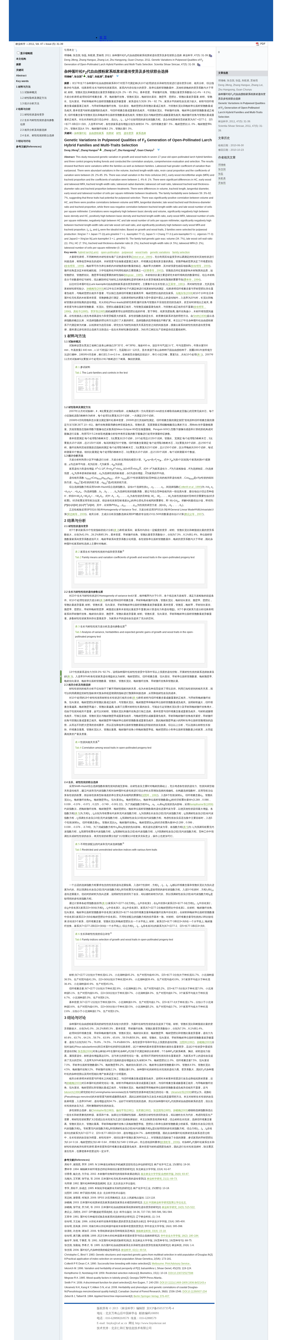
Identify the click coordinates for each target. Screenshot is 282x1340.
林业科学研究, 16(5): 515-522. (178, 1207)
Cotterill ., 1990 (190, 486)
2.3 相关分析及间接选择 (33, 129)
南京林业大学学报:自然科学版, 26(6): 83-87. (165, 1174)
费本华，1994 (192, 279)
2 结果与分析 (23, 109)
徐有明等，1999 (74, 266)
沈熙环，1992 (150, 795)
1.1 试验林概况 (28, 92)
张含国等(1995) (162, 1110)
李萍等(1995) (98, 311)
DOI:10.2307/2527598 (180, 1273)
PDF (262, 43)
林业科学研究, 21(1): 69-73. (162, 1178)
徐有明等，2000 (200, 266)
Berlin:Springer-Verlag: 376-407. (152, 1296)
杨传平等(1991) (125, 1110)
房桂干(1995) (80, 311)
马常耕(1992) (143, 1110)
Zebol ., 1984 (141, 256)
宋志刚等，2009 (77, 514)
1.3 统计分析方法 (29, 103)
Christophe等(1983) (102, 1110)
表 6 (104, 903)
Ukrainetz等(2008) (181, 1092)
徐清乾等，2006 (170, 1142)
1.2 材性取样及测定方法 (33, 97)
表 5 (77, 813)
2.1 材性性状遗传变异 (32, 114)
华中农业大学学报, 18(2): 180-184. (180, 1235)
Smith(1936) (200, 316)
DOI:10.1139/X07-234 (194, 1291)
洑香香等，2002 (153, 270)
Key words (22, 81)
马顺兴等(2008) (184, 293)
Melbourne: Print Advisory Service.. (171, 1263)
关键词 (20, 70)
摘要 (18, 64)
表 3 (102, 600)
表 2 (116, 530)
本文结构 (21, 58)
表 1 (199, 354)
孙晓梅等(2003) (95, 288)
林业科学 (20, 44)
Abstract (21, 75)
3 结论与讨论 (23, 141)
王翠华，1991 (176, 284)
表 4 (135, 697)
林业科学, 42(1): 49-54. (134, 1250)
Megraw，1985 (133, 275)
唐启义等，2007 (194, 514)
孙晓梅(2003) (204, 1042)
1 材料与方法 (23, 86)
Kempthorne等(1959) (201, 804)
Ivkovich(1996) (72, 1092)
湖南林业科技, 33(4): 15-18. (151, 1231)
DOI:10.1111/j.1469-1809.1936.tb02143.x (183, 1282)
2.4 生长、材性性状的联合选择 (37, 135)
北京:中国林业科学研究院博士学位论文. (165, 1202)
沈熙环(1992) (187, 1042)
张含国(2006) (85, 1051)
